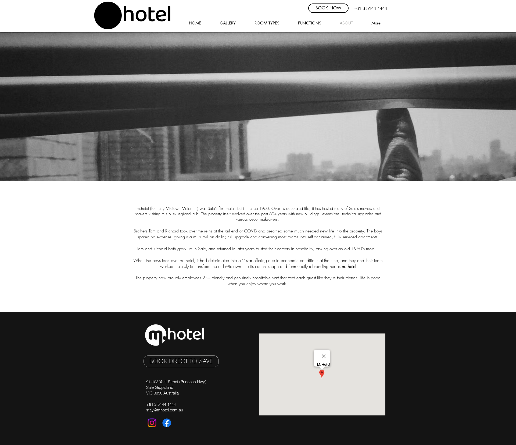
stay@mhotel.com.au (164, 409)
